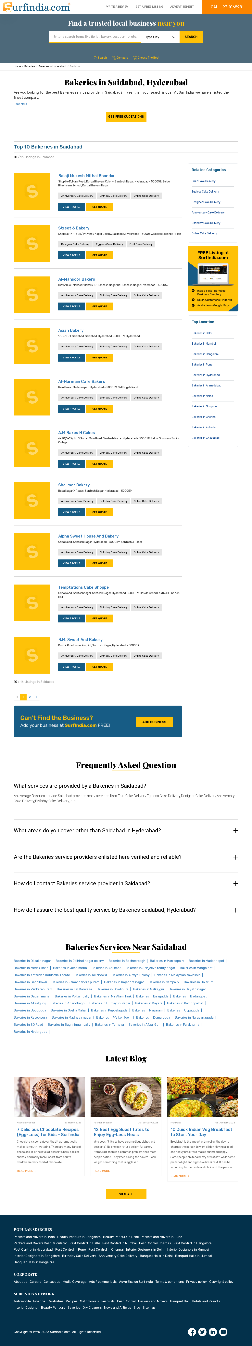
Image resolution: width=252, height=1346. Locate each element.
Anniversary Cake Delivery (77, 195)
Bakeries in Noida (202, 396)
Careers (35, 1282)
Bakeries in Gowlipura (112, 989)
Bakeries (29, 66)
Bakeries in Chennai (204, 417)
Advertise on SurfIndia (136, 1282)
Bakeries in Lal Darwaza (74, 989)
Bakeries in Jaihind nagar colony (80, 961)
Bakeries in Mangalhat (196, 968)
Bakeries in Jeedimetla (70, 968)
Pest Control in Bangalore (192, 1243)
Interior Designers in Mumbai (188, 1249)
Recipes (71, 1301)
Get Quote (99, 206)
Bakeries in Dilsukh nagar (32, 961)
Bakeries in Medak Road (31, 968)
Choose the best (148, 57)
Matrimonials (89, 1301)
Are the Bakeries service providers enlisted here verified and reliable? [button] (98, 857)
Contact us (52, 1282)
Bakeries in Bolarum (198, 982)
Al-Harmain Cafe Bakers (81, 381)
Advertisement (182, 6)
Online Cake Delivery (146, 195)
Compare (122, 57)
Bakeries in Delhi (202, 333)
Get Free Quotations (126, 116)
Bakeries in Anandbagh (67, 1003)
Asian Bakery (70, 330)
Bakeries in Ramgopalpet (185, 1003)
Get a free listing (149, 6)
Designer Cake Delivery (75, 244)
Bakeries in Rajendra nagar (124, 982)
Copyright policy (221, 1282)
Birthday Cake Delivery (113, 195)
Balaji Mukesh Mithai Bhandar (86, 175)
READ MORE (25, 1171)
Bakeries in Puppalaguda (109, 1010)
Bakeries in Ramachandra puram (75, 982)
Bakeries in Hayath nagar (187, 989)
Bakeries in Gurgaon (204, 406)
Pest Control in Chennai (106, 1249)
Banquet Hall (179, 1301)
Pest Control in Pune (70, 1249)
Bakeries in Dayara (148, 1003)
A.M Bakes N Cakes (76, 432)
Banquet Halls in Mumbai (193, 1256)
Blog (136, 1307)
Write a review (117, 6)
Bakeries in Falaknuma (182, 1024)
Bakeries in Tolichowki (91, 975)
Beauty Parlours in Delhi (121, 1237)
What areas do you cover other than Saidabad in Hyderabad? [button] (87, 830)
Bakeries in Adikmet (106, 968)
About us (20, 1282)
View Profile (71, 206)
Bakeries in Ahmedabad (206, 385)
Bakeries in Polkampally (72, 996)
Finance (39, 1301)
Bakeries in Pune (202, 364)
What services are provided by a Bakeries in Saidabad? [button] (80, 786)
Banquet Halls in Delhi (156, 1256)
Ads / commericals (103, 1282)
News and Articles (117, 1307)
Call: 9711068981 (227, 7)
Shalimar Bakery (74, 485)
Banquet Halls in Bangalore (34, 1262)
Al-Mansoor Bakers (76, 279)
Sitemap (149, 1307)
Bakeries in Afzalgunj (30, 1003)
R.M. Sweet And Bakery (80, 639)
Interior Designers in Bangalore (37, 1256)
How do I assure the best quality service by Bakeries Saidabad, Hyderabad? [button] (105, 910)
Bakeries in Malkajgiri (148, 989)
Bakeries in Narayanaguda (194, 1017)
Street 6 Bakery (73, 228)
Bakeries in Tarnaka (109, 1024)
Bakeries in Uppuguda (30, 1010)
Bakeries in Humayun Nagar (109, 1003)
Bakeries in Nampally (164, 982)
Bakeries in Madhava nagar (72, 1017)
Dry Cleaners (92, 1307)
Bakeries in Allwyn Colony (131, 975)
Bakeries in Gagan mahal (32, 996)
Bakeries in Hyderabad (52, 66)
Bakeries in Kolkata (204, 427)
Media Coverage (74, 1282)
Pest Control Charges (155, 1243)
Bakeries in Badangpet (190, 996)
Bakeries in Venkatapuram (33, 989)
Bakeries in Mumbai (204, 343)
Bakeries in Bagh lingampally (69, 1024)
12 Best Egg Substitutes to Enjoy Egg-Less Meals (121, 1132)
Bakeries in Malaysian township (177, 975)
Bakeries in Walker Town (114, 1017)
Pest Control (126, 1301)
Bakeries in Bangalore (205, 354)
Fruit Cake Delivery (141, 244)
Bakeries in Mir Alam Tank (113, 996)
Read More (20, 104)
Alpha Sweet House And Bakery (88, 536)
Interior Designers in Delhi (145, 1249)
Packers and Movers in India (34, 1237)
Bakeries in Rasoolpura (30, 1017)
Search (191, 37)
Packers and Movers (153, 1301)
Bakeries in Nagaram (147, 1010)
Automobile (22, 1301)
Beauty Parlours (53, 1307)
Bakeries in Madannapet (206, 961)
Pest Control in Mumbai (119, 1243)
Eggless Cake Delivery (109, 244)
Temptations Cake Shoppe (83, 587)
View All (126, 1194)
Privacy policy (196, 1282)
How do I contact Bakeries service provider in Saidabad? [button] (82, 883)
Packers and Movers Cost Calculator (40, 1243)
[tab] (126, 797)
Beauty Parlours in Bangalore (79, 1237)
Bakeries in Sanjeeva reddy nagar (150, 968)
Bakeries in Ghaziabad (206, 438)
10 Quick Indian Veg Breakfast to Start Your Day (201, 1132)
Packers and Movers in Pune (161, 1237)
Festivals (108, 1301)
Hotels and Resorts (206, 1301)
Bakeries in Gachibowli (30, 982)
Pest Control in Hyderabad (33, 1249)
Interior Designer (26, 1307)
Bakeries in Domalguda (153, 1017)
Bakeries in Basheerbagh (127, 961)
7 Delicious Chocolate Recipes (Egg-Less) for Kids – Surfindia (48, 1132)
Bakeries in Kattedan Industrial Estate (42, 975)
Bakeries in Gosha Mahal (68, 1010)
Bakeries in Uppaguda (183, 1010)
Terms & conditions (169, 1282)
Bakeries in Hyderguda (30, 1032)
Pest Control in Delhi (84, 1243)
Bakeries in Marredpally (167, 961)
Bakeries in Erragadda (152, 996)
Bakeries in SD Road (28, 1024)
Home (17, 66)
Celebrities (55, 1301)
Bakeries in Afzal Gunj (145, 1024)
